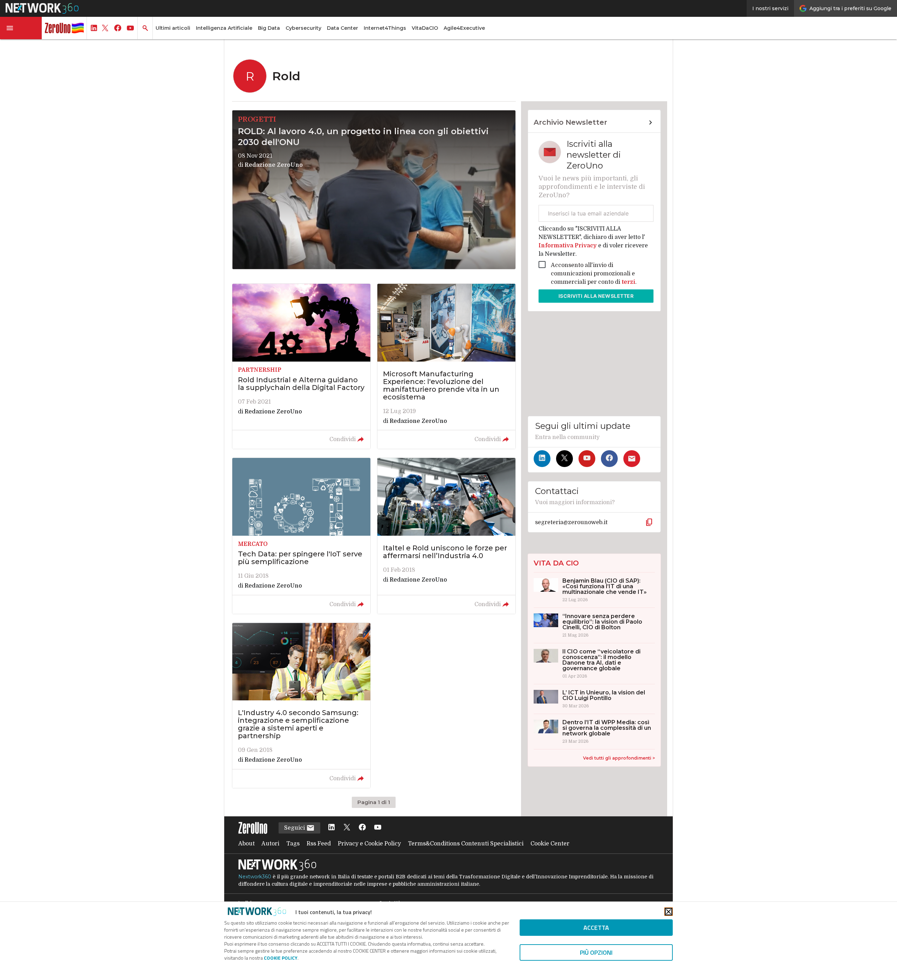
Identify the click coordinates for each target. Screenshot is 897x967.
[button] (21, 28)
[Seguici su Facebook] (609, 458)
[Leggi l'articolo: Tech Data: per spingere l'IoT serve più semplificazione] (301, 536)
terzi (628, 282)
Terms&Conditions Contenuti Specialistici (465, 844)
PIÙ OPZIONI (596, 952)
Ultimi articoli (173, 28)
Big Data (269, 28)
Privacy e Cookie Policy (369, 844)
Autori (270, 844)
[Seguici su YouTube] (586, 458)
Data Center (342, 28)
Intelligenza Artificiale (224, 28)
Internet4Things (385, 28)
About (246, 844)
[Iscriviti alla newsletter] (631, 458)
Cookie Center (549, 844)
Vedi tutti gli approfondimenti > (619, 758)
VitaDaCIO (425, 28)
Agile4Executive (464, 28)
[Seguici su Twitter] (564, 458)
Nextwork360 (254, 876)
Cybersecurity (303, 28)
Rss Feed (319, 844)
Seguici (295, 828)
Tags (293, 844)
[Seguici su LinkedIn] (542, 458)
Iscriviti (596, 296)
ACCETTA (596, 927)
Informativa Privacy (568, 245)
